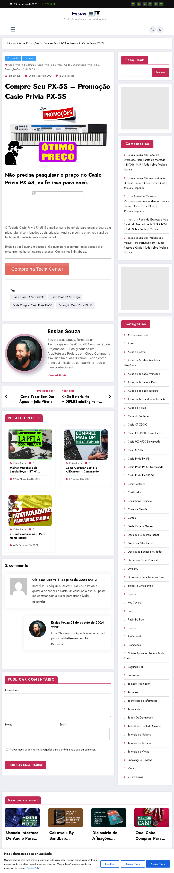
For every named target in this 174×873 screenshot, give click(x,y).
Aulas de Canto (137, 352)
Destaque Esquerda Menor (143, 535)
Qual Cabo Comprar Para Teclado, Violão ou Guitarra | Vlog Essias (150, 835)
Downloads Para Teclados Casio (146, 577)
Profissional (134, 636)
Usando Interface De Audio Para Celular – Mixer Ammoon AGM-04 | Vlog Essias (22, 835)
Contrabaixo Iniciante (140, 501)
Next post (68, 390)
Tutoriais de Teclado (139, 743)
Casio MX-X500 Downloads (144, 442)
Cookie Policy (33, 868)
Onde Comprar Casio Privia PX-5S (81, 65)
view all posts (57, 375)
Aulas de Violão (137, 408)
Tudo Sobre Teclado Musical (144, 726)
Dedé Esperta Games (140, 526)
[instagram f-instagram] (139, 4)
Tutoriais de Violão (138, 752)
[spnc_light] (160, 29)
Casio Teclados (136, 484)
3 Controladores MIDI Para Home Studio (27, 536)
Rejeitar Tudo (132, 864)
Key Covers (134, 603)
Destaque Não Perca (140, 543)
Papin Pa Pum (136, 620)
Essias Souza (15, 75)
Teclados (28, 58)
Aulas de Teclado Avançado (144, 374)
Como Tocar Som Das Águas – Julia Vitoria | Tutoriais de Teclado (37, 399)
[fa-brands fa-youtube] (133, 4)
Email (63, 725)
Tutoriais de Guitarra (139, 735)
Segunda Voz (135, 667)
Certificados (135, 492)
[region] (87, 861)
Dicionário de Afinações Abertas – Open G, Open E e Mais (107, 835)
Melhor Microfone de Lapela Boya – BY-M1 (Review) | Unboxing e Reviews (24, 470)
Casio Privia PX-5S (138, 459)
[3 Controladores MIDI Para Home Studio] (30, 510)
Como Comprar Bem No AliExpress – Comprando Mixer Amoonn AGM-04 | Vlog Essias (82, 470)
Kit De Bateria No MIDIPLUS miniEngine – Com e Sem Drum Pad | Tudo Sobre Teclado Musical (80, 399)
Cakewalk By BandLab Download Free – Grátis (63, 835)
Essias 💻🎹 (86, 13)
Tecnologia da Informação (143, 701)
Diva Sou (133, 569)
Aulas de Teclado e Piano (143, 382)
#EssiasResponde (138, 335)
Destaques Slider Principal (143, 560)
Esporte (132, 594)
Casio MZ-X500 (137, 450)
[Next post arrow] (110, 396)
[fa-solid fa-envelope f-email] (161, 4)
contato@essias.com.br (73, 638)
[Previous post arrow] (6, 396)
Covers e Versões (138, 509)
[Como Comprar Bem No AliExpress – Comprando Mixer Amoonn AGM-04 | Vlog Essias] (86, 444)
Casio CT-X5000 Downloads (144, 433)
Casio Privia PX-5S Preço (50, 65)
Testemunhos (135, 709)
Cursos (132, 518)
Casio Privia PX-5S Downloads (145, 467)
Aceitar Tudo (158, 864)
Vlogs (131, 768)
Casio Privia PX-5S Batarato (22, 65)
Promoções (13, 58)
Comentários (12, 690)
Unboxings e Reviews (140, 760)
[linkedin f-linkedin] (145, 4)
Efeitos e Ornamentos (140, 586)
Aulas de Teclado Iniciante (143, 391)
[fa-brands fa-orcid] (156, 4)
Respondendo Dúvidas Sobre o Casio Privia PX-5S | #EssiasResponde (145, 183)
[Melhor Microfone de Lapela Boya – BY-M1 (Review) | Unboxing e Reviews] (30, 444)
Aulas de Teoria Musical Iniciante (146, 399)
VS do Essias (135, 777)
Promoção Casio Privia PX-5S (20, 69)
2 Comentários (66, 75)
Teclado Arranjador (139, 684)
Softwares (133, 675)
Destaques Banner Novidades (145, 552)
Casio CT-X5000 (137, 425)
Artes (131, 343)
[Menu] (12, 29)
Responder (38, 602)
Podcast (132, 628)
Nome (8, 725)
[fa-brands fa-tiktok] (150, 4)
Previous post (46, 390)
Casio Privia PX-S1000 (141, 475)
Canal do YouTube (138, 416)
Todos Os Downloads (140, 718)
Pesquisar (134, 60)
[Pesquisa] (152, 29)
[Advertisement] (145, 108)
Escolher (110, 864)
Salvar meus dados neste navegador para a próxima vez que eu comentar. (53, 750)
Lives (131, 611)
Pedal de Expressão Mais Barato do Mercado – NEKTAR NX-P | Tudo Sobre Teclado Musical (146, 224)
